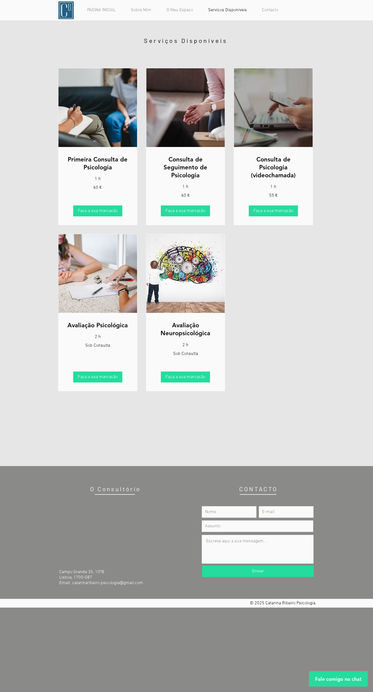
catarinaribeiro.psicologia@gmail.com (107, 583)
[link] (98, 163)
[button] (97, 210)
